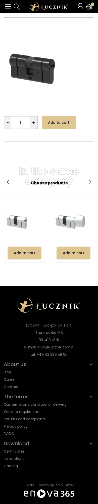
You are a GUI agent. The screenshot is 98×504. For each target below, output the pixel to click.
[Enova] (49, 493)
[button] (17, 7)
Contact (11, 386)
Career (10, 379)
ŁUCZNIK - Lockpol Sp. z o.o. (42, 485)
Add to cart (58, 122)
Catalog (11, 465)
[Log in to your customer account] (80, 6)
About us (15, 364)
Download (16, 443)
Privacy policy (16, 426)
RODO (9, 433)
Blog (7, 372)
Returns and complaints (25, 419)
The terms (16, 396)
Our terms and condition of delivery (35, 404)
